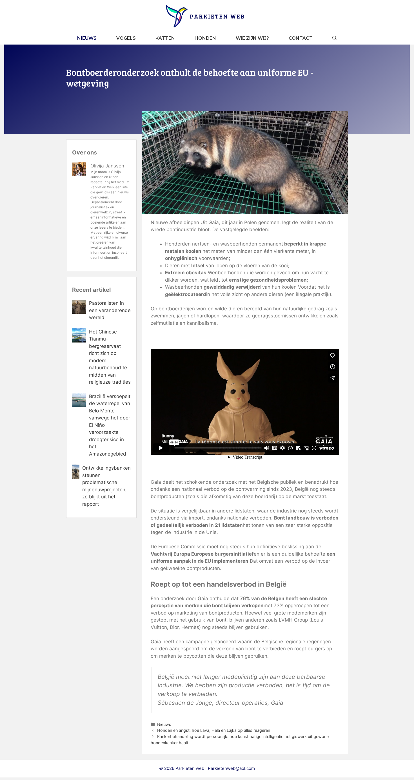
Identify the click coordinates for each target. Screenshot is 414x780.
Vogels (126, 38)
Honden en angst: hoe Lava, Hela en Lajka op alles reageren (213, 730)
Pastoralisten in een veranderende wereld (110, 310)
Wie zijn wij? (252, 38)
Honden (205, 38)
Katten (165, 38)
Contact (301, 38)
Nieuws (87, 38)
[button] (334, 38)
